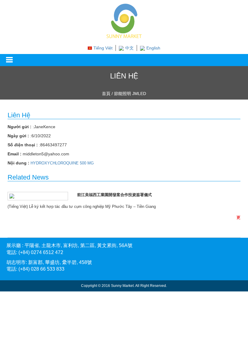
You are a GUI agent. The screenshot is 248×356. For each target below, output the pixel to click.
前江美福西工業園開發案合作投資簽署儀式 (114, 194)
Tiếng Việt (103, 48)
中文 (129, 48)
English (153, 48)
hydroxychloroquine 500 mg (62, 163)
